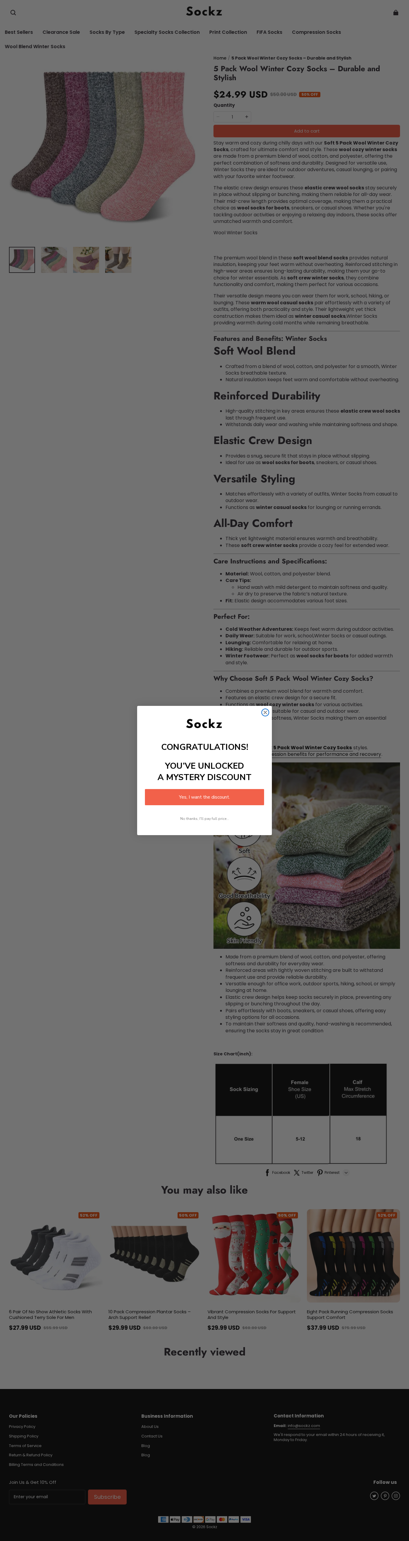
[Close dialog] (265, 712)
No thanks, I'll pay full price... (204, 818)
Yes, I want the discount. (204, 797)
